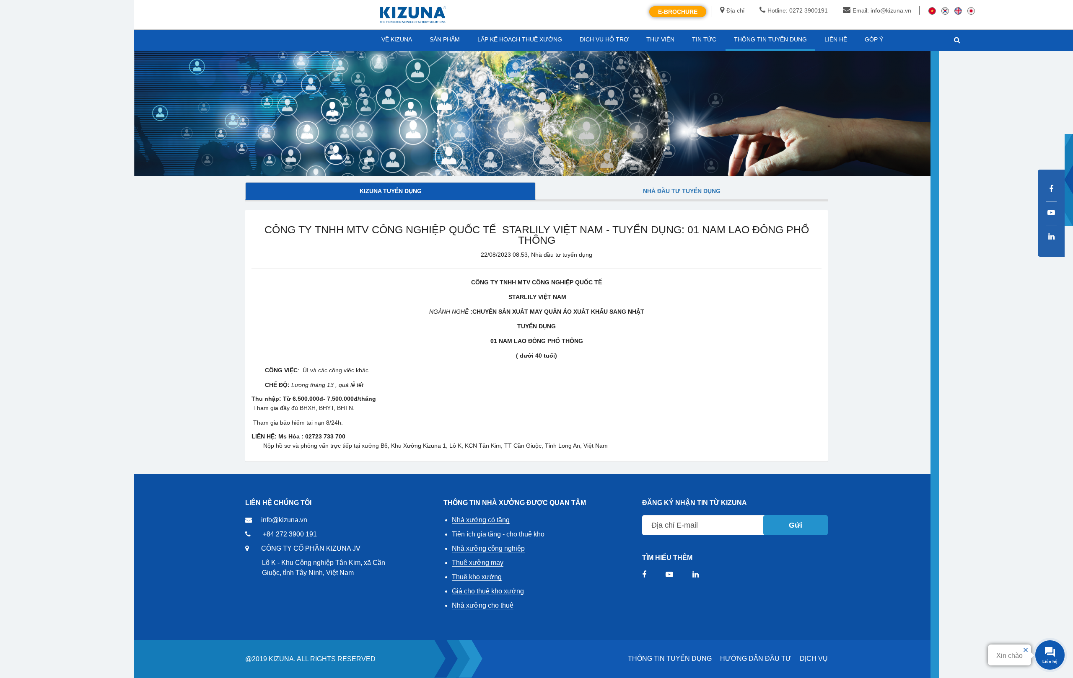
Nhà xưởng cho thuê (482, 605)
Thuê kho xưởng (477, 576)
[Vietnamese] (932, 10)
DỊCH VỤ (814, 658)
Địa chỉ (735, 10)
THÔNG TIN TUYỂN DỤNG (670, 658)
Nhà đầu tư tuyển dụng (682, 191)
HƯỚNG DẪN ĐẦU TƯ (755, 658)
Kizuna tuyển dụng (391, 191)
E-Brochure (677, 11)
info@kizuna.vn (284, 519)
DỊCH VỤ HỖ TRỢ (604, 39)
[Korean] (945, 10)
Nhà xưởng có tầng (481, 519)
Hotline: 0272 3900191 (797, 10)
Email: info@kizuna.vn (882, 10)
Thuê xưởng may (477, 562)
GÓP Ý (874, 39)
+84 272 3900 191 (290, 534)
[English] (958, 10)
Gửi (795, 525)
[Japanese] (971, 10)
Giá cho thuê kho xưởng (488, 591)
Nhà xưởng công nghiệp (488, 548)
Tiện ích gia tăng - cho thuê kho (498, 534)
